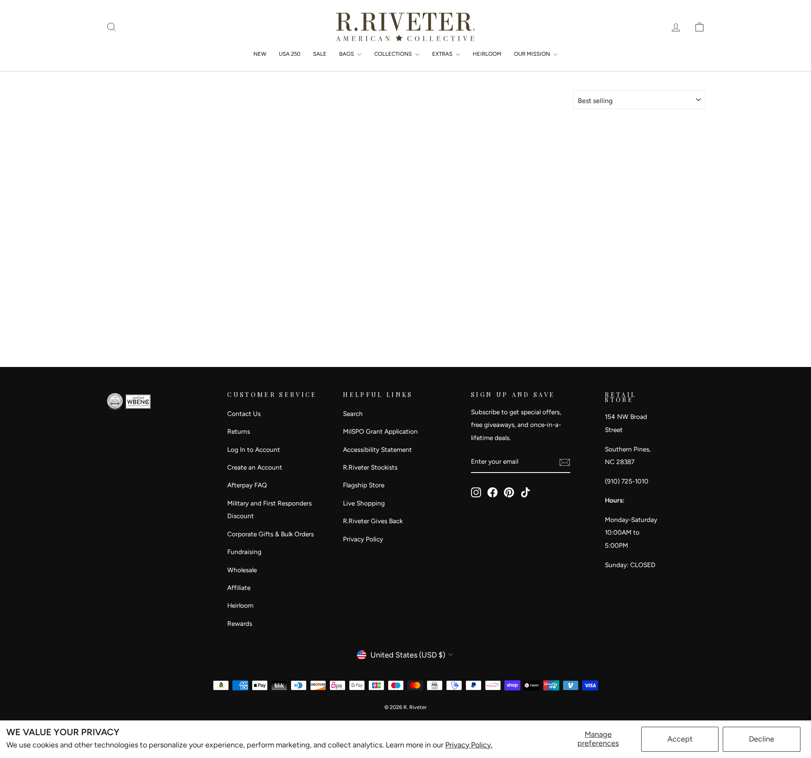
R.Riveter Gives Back (373, 521)
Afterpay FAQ (247, 485)
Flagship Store (363, 485)
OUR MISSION (532, 54)
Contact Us (244, 414)
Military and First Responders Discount (269, 509)
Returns (238, 431)
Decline (761, 739)
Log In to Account (253, 450)
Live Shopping (364, 503)
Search (353, 414)
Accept (680, 739)
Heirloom (240, 605)
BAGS (347, 54)
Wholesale (242, 570)
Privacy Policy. (469, 745)
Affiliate (238, 588)
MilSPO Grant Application (380, 431)
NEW (259, 54)
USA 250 (289, 54)
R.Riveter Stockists (370, 467)
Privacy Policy (363, 539)
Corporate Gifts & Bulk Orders (270, 534)
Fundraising (244, 552)
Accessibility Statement (377, 450)
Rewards (239, 623)
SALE (320, 54)
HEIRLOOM (487, 54)
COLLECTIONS (393, 54)
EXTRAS (443, 54)
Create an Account (254, 467)
